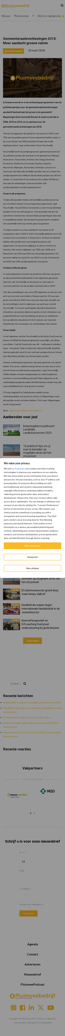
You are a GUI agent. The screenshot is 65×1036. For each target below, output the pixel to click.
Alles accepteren (32, 545)
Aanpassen (32, 557)
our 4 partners (18, 468)
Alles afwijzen (32, 568)
